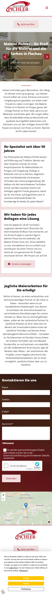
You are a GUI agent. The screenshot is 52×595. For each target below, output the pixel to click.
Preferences (26, 589)
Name (5, 387)
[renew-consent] (3, 592)
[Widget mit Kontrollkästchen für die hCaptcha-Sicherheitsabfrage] (22, 466)
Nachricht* (7, 424)
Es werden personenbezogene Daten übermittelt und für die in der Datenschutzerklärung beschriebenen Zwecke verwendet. (26, 454)
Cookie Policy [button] (13, 568)
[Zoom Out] (3, 499)
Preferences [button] (23, 571)
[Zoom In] (3, 495)
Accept (26, 578)
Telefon (5, 399)
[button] (41, 8)
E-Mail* (5, 411)
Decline (26, 584)
